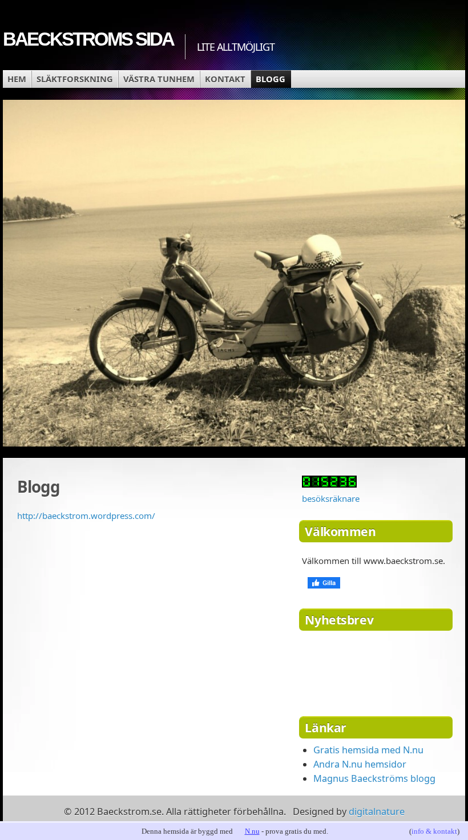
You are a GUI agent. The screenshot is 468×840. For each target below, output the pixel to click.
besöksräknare (331, 498)
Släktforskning (75, 78)
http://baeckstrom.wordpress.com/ (86, 515)
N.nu (252, 831)
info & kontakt (434, 831)
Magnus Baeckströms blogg (374, 778)
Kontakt (225, 78)
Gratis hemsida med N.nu (368, 750)
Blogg (270, 78)
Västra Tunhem (159, 78)
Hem (16, 78)
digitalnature (377, 811)
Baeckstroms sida (88, 39)
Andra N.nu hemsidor (359, 764)
